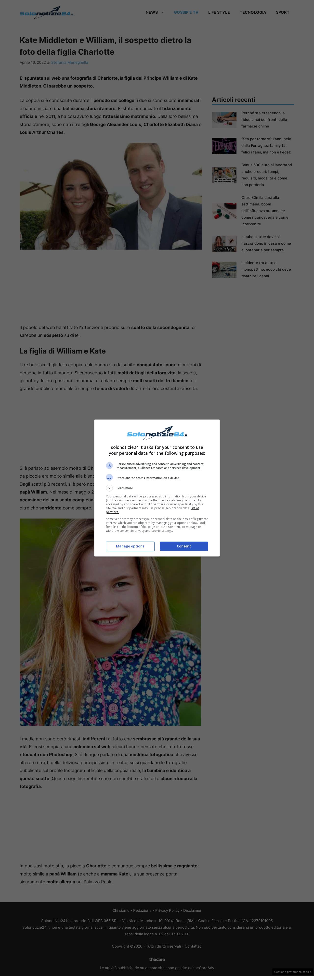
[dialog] (157, 488)
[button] (157, 488)
